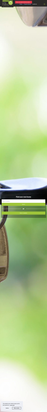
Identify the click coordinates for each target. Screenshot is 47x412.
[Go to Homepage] (7, 4)
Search (23, 204)
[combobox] (23, 201)
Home (21, 4)
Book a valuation (23, 213)
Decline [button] (7, 408)
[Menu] (44, 4)
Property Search (27, 4)
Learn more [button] (12, 405)
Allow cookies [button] (16, 408)
